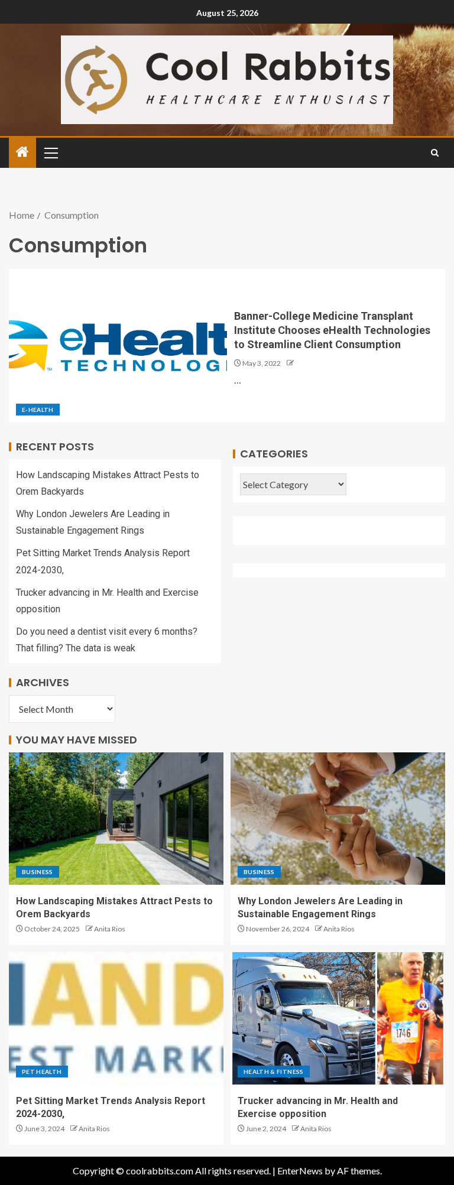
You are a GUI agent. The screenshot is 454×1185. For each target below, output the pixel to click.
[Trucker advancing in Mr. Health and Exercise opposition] (338, 1018)
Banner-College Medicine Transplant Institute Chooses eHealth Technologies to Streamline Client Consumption (332, 330)
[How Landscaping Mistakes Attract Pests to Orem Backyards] (116, 818)
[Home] (22, 152)
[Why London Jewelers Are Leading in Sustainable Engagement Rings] (338, 818)
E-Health (38, 409)
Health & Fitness (274, 1071)
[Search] (434, 152)
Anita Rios (109, 928)
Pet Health (42, 1071)
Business (37, 871)
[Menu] (50, 152)
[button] (50, 152)
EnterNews (300, 1170)
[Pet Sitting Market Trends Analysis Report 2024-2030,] (116, 1018)
